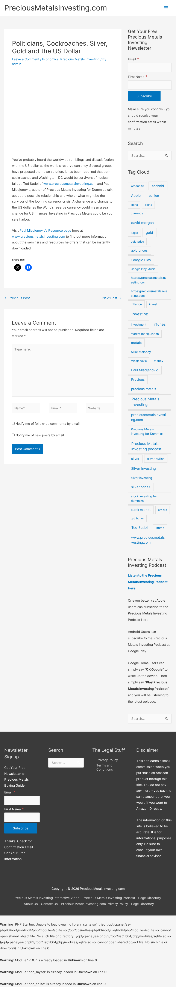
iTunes (160, 324)
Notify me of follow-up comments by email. (47, 424)
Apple (136, 196)
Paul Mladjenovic (144, 370)
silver (135, 459)
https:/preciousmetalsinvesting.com (149, 293)
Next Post (111, 298)
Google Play (141, 260)
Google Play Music (143, 269)
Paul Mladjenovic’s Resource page (45, 230)
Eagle (134, 232)
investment (138, 324)
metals (136, 343)
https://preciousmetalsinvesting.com (149, 280)
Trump (159, 527)
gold (149, 232)
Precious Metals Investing (80, 59)
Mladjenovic (139, 360)
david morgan (142, 223)
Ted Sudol (139, 527)
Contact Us (49, 904)
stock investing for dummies (144, 498)
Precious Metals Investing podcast (146, 446)
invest (153, 304)
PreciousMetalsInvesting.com (55, 7)
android (158, 186)
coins (148, 204)
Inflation (136, 304)
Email (133, 59)
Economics (50, 59)
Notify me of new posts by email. (40, 435)
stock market (140, 510)
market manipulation (145, 333)
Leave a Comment (25, 59)
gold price (137, 241)
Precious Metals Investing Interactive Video (46, 898)
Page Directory (149, 898)
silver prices (140, 487)
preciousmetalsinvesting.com (148, 417)
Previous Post (17, 298)
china (134, 204)
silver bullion (155, 459)
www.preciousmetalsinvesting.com (69, 184)
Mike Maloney (141, 352)
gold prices (139, 250)
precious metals (143, 389)
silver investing (141, 478)
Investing (140, 314)
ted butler (137, 518)
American (137, 186)
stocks (162, 509)
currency (137, 213)
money (158, 360)
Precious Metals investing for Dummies (147, 431)
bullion (154, 196)
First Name (137, 77)
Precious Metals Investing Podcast (109, 898)
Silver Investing (143, 468)
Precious (138, 379)
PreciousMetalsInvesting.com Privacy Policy (94, 904)
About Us (31, 904)
